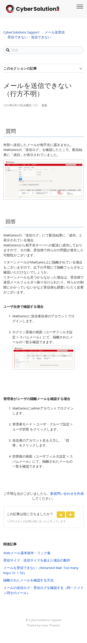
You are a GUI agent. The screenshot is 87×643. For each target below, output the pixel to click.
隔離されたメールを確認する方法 (28, 580)
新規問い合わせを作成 (67, 493)
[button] (61, 514)
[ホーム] (32, 9)
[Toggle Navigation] (79, 6)
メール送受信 (55, 32)
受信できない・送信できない (29, 37)
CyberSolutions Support (21, 32)
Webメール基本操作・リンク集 (27, 553)
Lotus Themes (50, 625)
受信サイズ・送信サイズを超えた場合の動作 (36, 560)
